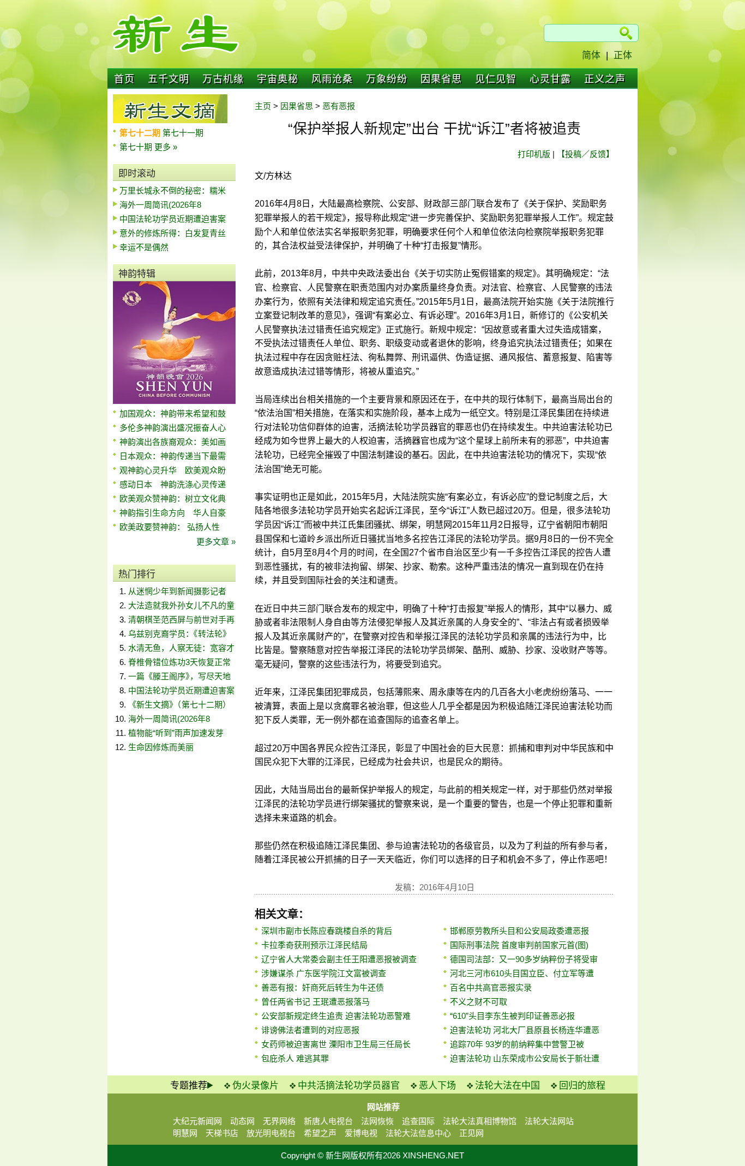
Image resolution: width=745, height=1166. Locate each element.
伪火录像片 (255, 1085)
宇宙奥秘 (277, 79)
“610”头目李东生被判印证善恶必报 (512, 1015)
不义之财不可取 (478, 1001)
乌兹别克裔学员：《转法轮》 (179, 633)
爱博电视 (361, 1133)
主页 (263, 106)
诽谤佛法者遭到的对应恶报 (310, 1030)
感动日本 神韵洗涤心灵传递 (172, 484)
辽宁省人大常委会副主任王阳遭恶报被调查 (339, 959)
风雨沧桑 (332, 79)
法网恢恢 (377, 1121)
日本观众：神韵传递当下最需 (172, 456)
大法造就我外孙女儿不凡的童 (181, 605)
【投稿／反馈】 (585, 154)
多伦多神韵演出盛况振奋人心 (172, 427)
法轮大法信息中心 (418, 1133)
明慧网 (185, 1133)
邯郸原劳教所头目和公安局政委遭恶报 (519, 930)
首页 (124, 79)
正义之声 (605, 79)
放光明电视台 (271, 1133)
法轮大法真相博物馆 (479, 1121)
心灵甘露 (550, 79)
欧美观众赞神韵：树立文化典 (172, 498)
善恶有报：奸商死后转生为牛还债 (322, 987)
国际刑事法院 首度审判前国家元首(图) (519, 945)
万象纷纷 (386, 79)
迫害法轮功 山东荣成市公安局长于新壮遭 (524, 1058)
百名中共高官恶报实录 (491, 987)
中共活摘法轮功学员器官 (349, 1085)
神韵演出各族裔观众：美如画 (172, 441)
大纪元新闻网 (197, 1121)
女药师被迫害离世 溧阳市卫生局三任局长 (336, 1044)
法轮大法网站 (549, 1121)
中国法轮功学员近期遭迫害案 (172, 218)
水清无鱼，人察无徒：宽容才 (181, 648)
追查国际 (418, 1121)
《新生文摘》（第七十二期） (179, 704)
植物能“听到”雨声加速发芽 (176, 733)
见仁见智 (495, 79)
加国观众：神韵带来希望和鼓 (172, 413)
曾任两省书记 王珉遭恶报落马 (315, 1001)
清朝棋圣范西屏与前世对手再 (181, 619)
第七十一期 (183, 132)
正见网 (471, 1133)
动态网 (242, 1121)
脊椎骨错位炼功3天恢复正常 (179, 662)
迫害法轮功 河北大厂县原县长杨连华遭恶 (524, 1030)
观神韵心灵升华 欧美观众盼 (172, 470)
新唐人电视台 (328, 1121)
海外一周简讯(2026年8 (160, 204)
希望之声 (320, 1133)
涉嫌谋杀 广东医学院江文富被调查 (323, 973)
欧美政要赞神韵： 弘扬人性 (169, 526)
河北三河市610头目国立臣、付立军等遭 (522, 973)
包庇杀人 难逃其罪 (295, 1058)
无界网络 (279, 1121)
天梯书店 (222, 1133)
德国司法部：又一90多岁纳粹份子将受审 (524, 959)
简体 (591, 55)
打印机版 (534, 154)
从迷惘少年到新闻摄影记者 (177, 591)
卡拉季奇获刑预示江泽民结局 (314, 945)
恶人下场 (437, 1085)
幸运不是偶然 (144, 247)
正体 (623, 55)
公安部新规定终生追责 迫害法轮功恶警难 (336, 1015)
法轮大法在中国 (507, 1085)
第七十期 (136, 147)
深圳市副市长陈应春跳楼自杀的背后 (326, 930)
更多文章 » (216, 541)
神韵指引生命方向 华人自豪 (172, 512)
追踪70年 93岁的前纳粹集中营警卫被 (517, 1044)
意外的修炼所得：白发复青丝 (172, 233)
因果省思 (441, 79)
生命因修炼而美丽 (161, 747)
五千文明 (168, 79)
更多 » (165, 147)
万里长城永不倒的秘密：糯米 (172, 190)
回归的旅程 (582, 1085)
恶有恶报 (338, 106)
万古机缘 (223, 79)
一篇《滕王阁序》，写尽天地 (179, 676)
